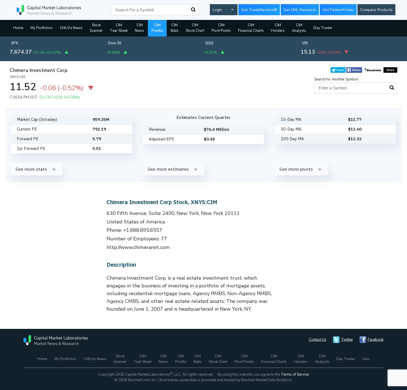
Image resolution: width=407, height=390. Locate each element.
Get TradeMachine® (259, 9)
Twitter (347, 339)
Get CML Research (300, 9)
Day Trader (322, 27)
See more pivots (296, 169)
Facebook (375, 339)
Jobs (366, 359)
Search (193, 9)
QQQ (209, 43)
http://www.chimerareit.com (138, 247)
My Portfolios (41, 27)
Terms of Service (295, 374)
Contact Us (317, 339)
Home (18, 27)
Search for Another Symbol (336, 79)
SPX (14, 43)
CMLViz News (71, 27)
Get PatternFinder (338, 9)
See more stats (31, 169)
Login (217, 9)
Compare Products (376, 9)
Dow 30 (114, 43)
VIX (305, 43)
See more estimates (168, 169)
